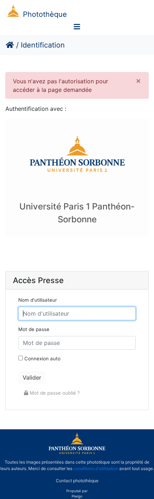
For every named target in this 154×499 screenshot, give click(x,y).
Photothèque (45, 14)
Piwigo (77, 496)
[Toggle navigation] (77, 26)
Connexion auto (42, 358)
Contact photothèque (77, 480)
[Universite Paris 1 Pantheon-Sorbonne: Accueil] (77, 452)
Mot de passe (33, 329)
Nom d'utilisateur (37, 300)
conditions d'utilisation (95, 468)
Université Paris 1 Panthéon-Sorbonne (77, 212)
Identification (43, 45)
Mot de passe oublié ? (54, 393)
